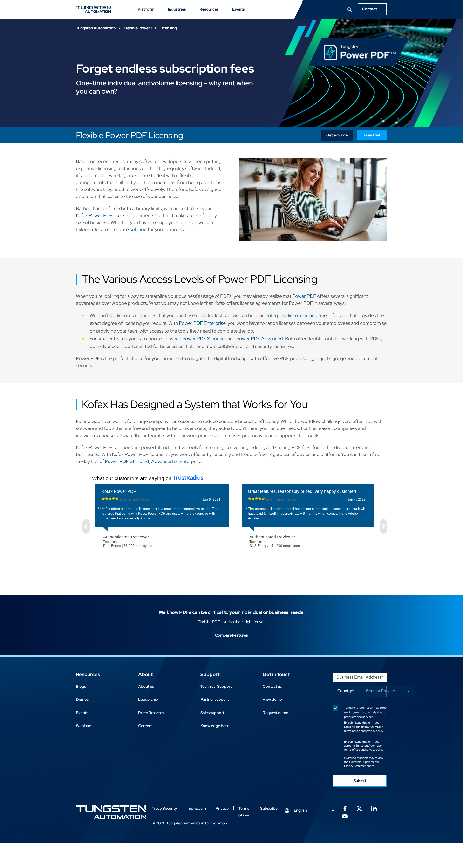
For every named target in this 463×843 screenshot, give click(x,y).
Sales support (212, 712)
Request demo (275, 712)
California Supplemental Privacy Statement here (361, 764)
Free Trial (372, 135)
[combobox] (310, 810)
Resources (209, 9)
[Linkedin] (374, 808)
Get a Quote (337, 135)
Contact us (272, 686)
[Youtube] (345, 816)
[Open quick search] (349, 9)
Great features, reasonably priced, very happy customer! (302, 491)
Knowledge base (214, 725)
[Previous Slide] (86, 526)
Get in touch (277, 674)
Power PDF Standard (204, 338)
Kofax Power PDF (119, 491)
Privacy (222, 808)
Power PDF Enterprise (202, 323)
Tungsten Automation (96, 28)
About (145, 674)
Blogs (81, 686)
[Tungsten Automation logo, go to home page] (111, 812)
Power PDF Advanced (259, 338)
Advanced (162, 461)
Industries (177, 9)
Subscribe (269, 808)
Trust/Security (164, 808)
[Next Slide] (383, 526)
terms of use (352, 731)
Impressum (196, 808)
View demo (272, 699)
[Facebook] (345, 808)
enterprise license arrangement (298, 315)
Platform (146, 9)
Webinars (84, 725)
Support (209, 674)
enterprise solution (127, 229)
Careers (145, 725)
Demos (82, 699)
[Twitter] (359, 808)
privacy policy (374, 731)
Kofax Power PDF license (102, 215)
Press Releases (151, 712)
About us (146, 686)
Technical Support (216, 686)
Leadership (148, 699)
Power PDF (304, 296)
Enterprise (190, 461)
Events (238, 9)
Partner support (214, 699)
